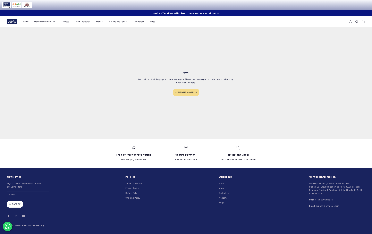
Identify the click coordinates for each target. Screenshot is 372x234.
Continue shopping (186, 92)
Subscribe (14, 204)
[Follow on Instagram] (16, 216)
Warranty (223, 198)
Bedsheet (139, 21)
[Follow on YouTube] (23, 216)
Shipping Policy (132, 198)
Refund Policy (131, 193)
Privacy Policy (132, 188)
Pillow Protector (82, 21)
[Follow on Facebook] (8, 216)
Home (25, 21)
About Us (223, 188)
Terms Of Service (133, 183)
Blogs (152, 21)
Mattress (65, 21)
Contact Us (224, 193)
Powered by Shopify (34, 226)
